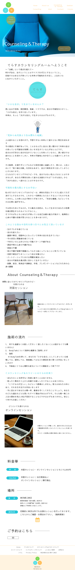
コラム (20, 552)
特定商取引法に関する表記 (49, 552)
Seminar (70, 5)
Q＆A (50, 9)
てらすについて (28, 547)
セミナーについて (16, 550)
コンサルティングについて (34, 550)
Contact (60, 9)
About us (45, 5)
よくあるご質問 (50, 550)
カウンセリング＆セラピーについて (48, 547)
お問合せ (61, 550)
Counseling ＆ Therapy (58, 5)
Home (35, 5)
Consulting (37, 9)
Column (70, 9)
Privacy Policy (31, 552)
